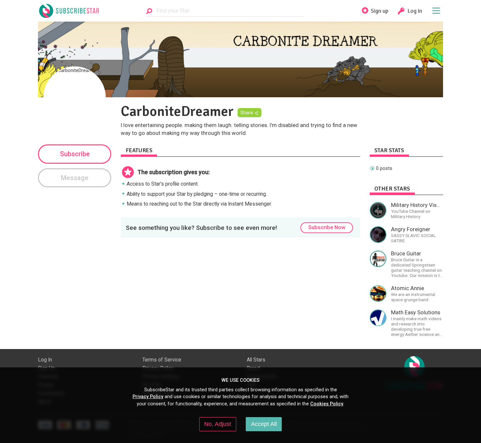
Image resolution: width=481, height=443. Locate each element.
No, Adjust (217, 424)
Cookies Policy (326, 404)
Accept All (264, 424)
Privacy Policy (148, 396)
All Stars (256, 360)
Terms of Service (161, 360)
